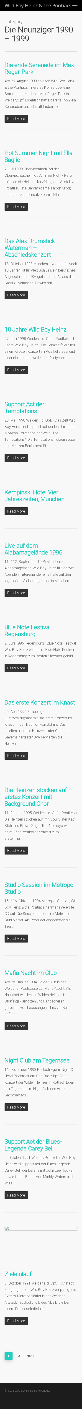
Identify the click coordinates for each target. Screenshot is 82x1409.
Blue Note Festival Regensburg (28, 630)
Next (30, 1356)
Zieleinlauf (18, 1274)
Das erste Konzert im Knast (40, 702)
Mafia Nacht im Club (31, 972)
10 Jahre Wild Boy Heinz (36, 329)
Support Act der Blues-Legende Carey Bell (33, 1145)
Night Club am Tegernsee (37, 1060)
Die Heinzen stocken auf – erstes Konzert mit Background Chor (38, 797)
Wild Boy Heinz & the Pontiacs (38, 5)
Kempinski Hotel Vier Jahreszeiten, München (34, 495)
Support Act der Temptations (24, 407)
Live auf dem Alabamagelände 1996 (33, 549)
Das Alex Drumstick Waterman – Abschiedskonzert (30, 248)
